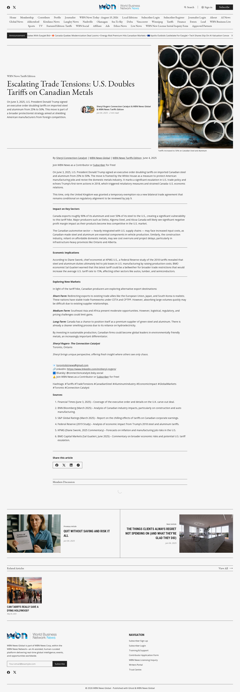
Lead (203, 21)
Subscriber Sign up (138, 641)
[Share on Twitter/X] (64, 465)
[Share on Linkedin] (71, 465)
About (213, 17)
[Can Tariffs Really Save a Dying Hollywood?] (24, 590)
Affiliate (97, 26)
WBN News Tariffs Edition (21, 76)
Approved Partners (202, 26)
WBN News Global (142, 106)
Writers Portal (136, 665)
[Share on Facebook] (56, 465)
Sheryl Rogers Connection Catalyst (114, 106)
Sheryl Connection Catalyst (71, 158)
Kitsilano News (51, 21)
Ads (108, 26)
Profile (57, 17)
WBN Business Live (220, 21)
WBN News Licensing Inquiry (143, 660)
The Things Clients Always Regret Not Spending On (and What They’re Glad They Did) (151, 533)
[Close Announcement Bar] (232, 35)
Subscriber (99, 165)
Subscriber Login (151, 17)
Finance (181, 21)
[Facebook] (8, 7)
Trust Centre (135, 670)
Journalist (70, 17)
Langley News (71, 21)
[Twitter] (14, 7)
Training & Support (138, 650)
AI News (225, 17)
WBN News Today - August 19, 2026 (99, 17)
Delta (130, 21)
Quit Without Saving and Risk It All (87, 533)
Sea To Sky (117, 21)
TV (40, 26)
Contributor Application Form (144, 655)
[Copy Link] (78, 465)
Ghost (131, 688)
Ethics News (120, 26)
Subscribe (224, 7)
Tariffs (170, 21)
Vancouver (142, 21)
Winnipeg (157, 21)
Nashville (88, 21)
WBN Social (82, 26)
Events (193, 21)
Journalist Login (197, 17)
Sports (31, 26)
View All (223, 568)
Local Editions (130, 17)
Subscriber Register (174, 17)
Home (13, 17)
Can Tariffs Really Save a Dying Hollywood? (22, 608)
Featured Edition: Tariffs (59, 26)
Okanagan (102, 21)
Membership (27, 17)
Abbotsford (33, 21)
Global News (16, 21)
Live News (136, 26)
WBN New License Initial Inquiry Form (167, 26)
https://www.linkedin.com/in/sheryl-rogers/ (91, 369)
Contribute (44, 17)
